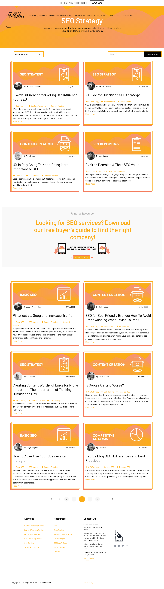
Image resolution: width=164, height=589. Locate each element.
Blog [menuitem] (55, 526)
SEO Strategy (21, 106)
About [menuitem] (8, 27)
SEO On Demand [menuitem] (60, 547)
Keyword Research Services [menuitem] (34, 530)
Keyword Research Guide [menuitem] (63, 534)
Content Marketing (38, 106)
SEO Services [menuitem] (29, 543)
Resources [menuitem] (127, 15)
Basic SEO (20, 175)
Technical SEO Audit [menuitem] (31, 547)
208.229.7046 (88, 558)
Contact (86, 561)
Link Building (55, 400)
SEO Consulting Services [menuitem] (33, 539)
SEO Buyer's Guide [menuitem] (60, 543)
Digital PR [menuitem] (101, 15)
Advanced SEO (109, 101)
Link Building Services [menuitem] (36, 15)
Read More (17, 121)
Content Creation (57, 106)
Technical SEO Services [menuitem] (84, 15)
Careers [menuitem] (57, 552)
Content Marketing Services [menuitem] (60, 15)
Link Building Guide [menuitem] (60, 539)
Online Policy (88, 583)
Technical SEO (125, 101)
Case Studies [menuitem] (114, 15)
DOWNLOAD (97, 3)
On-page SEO (122, 171)
